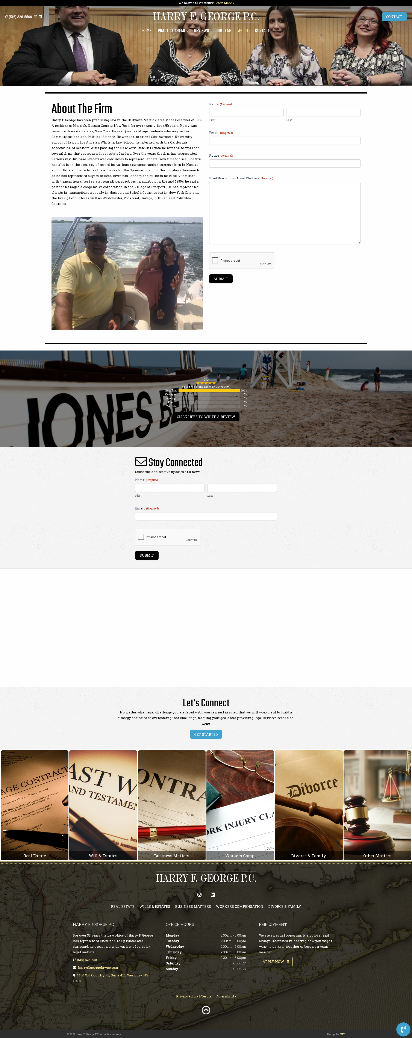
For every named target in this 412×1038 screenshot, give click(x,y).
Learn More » (224, 3)
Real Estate (122, 906)
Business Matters (193, 906)
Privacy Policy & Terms (193, 996)
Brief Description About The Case (241, 178)
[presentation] (241, 260)
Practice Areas (171, 31)
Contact (262, 31)
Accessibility (226, 996)
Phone (221, 155)
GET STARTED (206, 734)
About (243, 31)
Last (289, 120)
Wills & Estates (154, 906)
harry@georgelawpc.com (98, 967)
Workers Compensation (239, 906)
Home (146, 31)
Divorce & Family (284, 906)
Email (221, 133)
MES (342, 1034)
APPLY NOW (274, 961)
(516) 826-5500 (20, 16)
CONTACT (394, 16)
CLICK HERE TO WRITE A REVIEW (206, 416)
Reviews (201, 31)
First (212, 120)
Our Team (224, 31)
